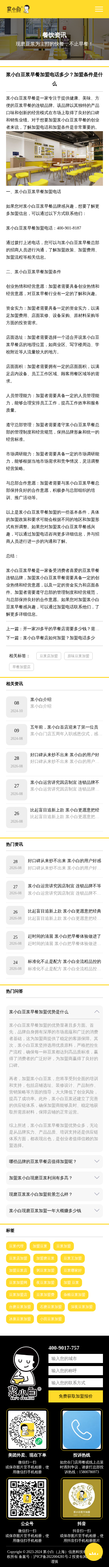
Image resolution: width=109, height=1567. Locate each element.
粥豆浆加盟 (45, 1270)
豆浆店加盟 (49, 656)
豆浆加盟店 (18, 1295)
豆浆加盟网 (18, 1282)
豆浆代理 (16, 1246)
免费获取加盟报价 (76, 1396)
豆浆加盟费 (45, 1295)
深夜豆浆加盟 (82, 1307)
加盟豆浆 (40, 1246)
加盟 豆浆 (71, 1282)
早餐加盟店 (21, 667)
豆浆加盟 (63, 1246)
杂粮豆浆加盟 (74, 1295)
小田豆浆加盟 (51, 1319)
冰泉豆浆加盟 (20, 1319)
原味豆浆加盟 (78, 656)
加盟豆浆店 (18, 1270)
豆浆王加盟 (73, 1258)
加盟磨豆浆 (45, 1258)
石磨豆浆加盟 (51, 1307)
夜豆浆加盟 (45, 1282)
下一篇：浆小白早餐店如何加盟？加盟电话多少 (50, 638)
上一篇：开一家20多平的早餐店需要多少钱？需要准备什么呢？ (54, 629)
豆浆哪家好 (73, 1270)
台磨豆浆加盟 (20, 1307)
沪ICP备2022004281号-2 (52, 1557)
